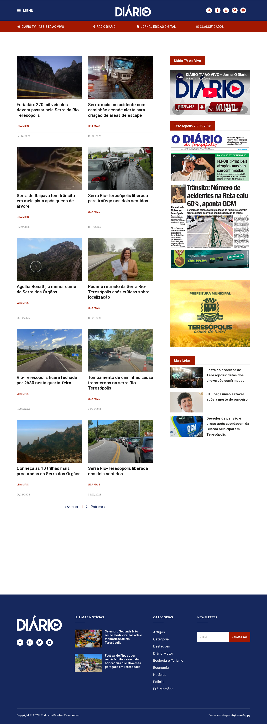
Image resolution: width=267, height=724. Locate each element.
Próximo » (98, 507)
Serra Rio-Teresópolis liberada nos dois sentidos (118, 471)
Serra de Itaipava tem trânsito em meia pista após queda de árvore (46, 201)
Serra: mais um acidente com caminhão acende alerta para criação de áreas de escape (116, 110)
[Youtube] (243, 10)
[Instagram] (226, 10)
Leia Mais (23, 126)
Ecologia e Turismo (168, 660)
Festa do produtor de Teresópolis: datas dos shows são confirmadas (225, 375)
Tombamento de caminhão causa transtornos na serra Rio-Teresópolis (120, 382)
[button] (209, 10)
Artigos (159, 632)
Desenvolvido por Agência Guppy (229, 715)
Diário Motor (163, 653)
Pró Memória (163, 689)
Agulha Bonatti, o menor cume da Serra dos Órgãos (46, 289)
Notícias (159, 674)
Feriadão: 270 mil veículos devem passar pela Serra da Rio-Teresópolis (48, 110)
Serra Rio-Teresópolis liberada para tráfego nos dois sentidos (118, 198)
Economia (161, 667)
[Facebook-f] (217, 10)
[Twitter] (235, 10)
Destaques (161, 646)
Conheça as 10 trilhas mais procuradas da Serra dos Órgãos (49, 471)
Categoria (161, 639)
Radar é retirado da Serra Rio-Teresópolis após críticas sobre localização (119, 291)
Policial (158, 682)
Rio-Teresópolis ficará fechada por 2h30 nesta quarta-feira (47, 380)
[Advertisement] (218, 470)
